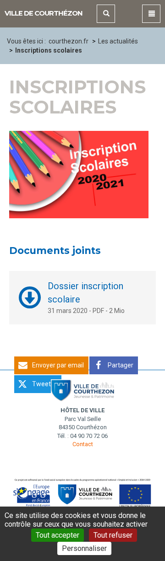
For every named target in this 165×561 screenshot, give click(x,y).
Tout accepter (57, 535)
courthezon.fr (68, 41)
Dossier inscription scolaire (85, 292)
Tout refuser (113, 535)
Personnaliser (84, 548)
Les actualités (118, 41)
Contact (82, 444)
